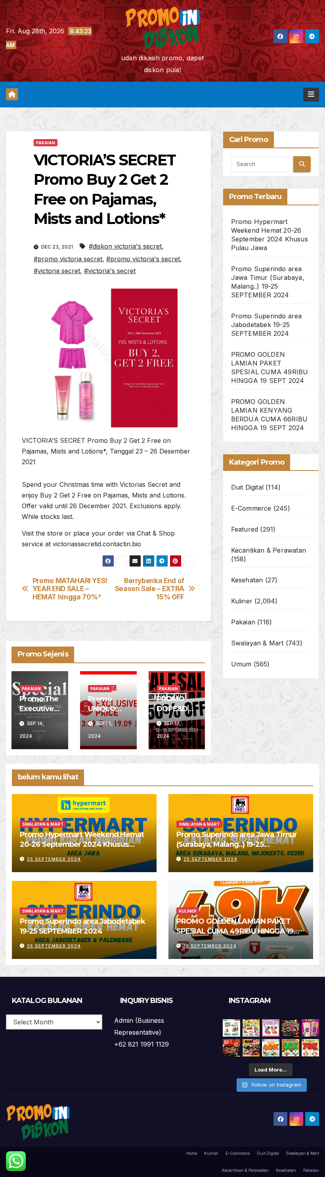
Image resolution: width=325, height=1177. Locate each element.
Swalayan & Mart (257, 643)
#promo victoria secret (68, 259)
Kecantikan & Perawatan (268, 550)
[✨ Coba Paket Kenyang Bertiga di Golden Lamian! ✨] (310, 1047)
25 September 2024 (54, 859)
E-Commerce (251, 508)
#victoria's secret (110, 271)
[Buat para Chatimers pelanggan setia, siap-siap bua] (310, 1028)
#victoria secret (57, 271)
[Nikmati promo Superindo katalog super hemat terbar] (251, 1028)
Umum (241, 664)
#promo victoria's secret (143, 259)
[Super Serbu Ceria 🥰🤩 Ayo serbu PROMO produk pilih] (270, 1028)
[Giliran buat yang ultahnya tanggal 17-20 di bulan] (251, 1047)
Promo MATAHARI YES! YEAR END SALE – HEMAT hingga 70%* (69, 589)
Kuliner (241, 601)
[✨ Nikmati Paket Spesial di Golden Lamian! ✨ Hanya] (270, 1047)
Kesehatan (247, 580)
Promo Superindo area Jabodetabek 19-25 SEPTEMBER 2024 (266, 324)
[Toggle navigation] (311, 94)
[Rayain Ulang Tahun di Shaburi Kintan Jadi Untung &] (231, 1047)
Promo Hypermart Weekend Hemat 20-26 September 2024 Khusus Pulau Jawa (82, 844)
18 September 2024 (210, 946)
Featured (244, 529)
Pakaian (45, 142)
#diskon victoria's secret (125, 246)
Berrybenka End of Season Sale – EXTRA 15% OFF (149, 589)
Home (191, 1153)
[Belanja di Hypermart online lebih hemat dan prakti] (231, 1028)
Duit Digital (247, 487)
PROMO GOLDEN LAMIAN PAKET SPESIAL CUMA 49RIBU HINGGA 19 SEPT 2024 (234, 931)
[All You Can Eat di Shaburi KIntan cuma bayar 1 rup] (290, 1028)
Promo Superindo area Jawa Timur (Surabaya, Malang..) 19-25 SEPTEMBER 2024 (236, 844)
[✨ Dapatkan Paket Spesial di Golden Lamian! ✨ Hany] (290, 1047)
